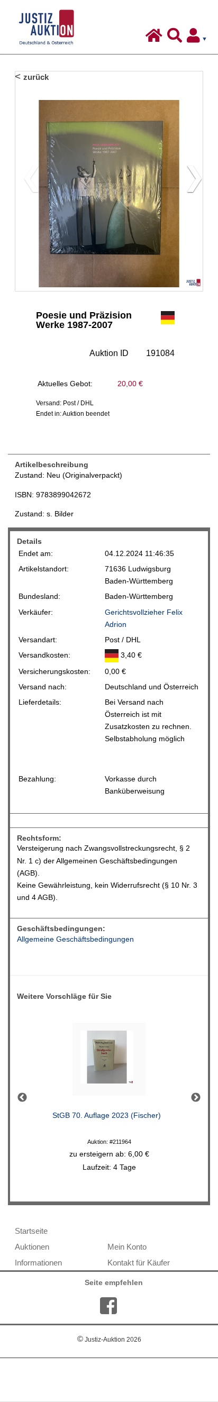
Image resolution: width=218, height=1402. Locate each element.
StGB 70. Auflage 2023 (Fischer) (106, 1115)
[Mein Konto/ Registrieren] (199, 38)
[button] (190, 181)
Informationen (38, 1262)
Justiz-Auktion (109, 1339)
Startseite (31, 1230)
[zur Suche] (176, 38)
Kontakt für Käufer (138, 1262)
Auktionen (32, 1246)
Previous (22, 1098)
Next (195, 1098)
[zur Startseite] (155, 38)
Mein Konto (127, 1246)
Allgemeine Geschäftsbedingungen (75, 939)
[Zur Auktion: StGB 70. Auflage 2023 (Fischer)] (109, 1062)
